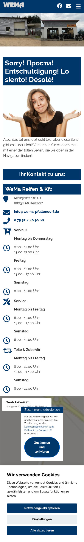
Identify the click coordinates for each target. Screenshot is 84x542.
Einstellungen (42, 519)
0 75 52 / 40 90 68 (29, 220)
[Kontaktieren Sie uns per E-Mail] (68, 6)
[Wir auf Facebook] (59, 6)
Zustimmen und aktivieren (42, 447)
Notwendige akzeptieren (42, 508)
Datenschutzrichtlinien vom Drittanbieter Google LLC (39, 428)
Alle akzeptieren (42, 530)
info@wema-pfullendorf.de (36, 212)
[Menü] (78, 6)
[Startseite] (13, 5)
